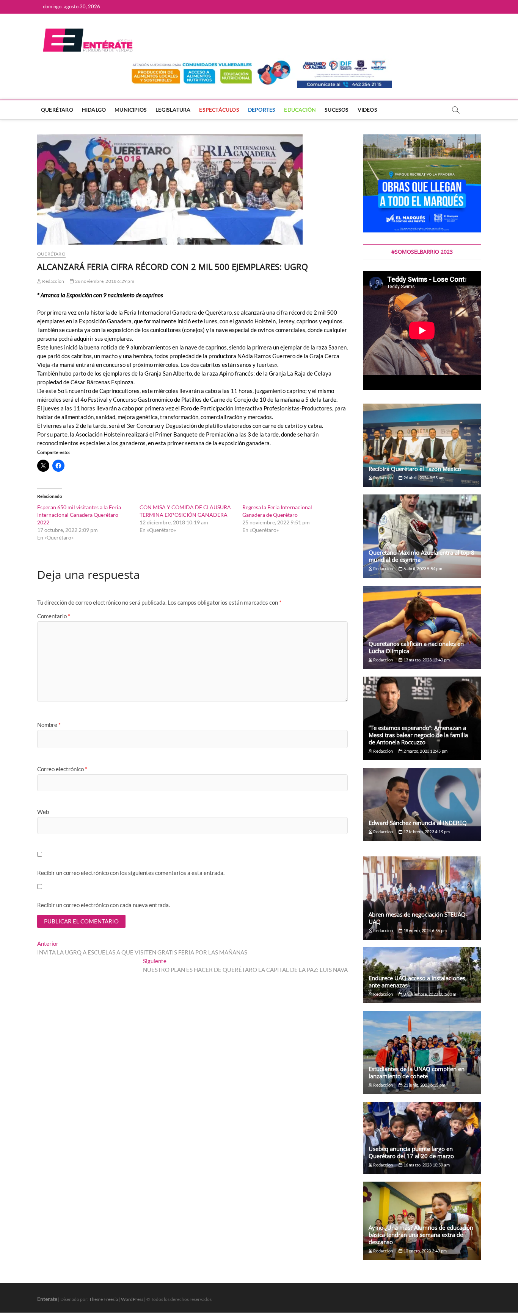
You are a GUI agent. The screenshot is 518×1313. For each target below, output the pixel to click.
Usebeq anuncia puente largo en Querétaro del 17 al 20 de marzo (411, 1152)
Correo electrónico (62, 769)
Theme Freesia (103, 1299)
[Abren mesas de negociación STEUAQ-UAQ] (422, 898)
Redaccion (52, 281)
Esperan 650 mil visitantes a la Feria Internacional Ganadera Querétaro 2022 (79, 515)
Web (43, 811)
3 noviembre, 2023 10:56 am (429, 994)
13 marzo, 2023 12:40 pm (426, 659)
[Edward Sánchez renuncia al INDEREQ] (422, 804)
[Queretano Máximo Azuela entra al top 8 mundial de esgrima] (422, 536)
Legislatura (172, 109)
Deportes (262, 109)
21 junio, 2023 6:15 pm (423, 1084)
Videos (367, 109)
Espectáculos (219, 109)
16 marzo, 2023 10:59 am (426, 1164)
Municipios (131, 109)
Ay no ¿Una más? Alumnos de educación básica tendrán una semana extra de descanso (421, 1235)
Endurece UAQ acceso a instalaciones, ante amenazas (418, 981)
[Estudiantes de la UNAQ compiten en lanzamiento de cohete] (422, 1052)
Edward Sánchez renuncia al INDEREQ (418, 822)
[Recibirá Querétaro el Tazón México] (422, 445)
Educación (300, 109)
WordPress (132, 1299)
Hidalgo (94, 109)
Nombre (49, 724)
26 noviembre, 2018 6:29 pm (104, 281)
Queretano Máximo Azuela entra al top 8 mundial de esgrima (421, 556)
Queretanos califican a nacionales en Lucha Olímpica (416, 647)
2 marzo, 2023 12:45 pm (424, 751)
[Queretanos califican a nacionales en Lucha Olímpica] (422, 627)
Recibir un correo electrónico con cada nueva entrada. (103, 904)
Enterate (47, 1299)
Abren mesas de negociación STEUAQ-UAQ (418, 918)
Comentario (53, 616)
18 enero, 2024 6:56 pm (424, 930)
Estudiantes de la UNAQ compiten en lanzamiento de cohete (417, 1072)
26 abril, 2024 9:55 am (423, 477)
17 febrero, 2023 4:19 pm (426, 831)
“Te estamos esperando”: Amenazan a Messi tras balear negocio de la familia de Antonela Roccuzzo (418, 735)
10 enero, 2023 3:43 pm (424, 1250)
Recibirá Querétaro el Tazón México (415, 468)
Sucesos (336, 109)
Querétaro (57, 109)
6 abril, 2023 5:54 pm (422, 568)
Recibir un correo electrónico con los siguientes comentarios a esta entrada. (130, 872)
